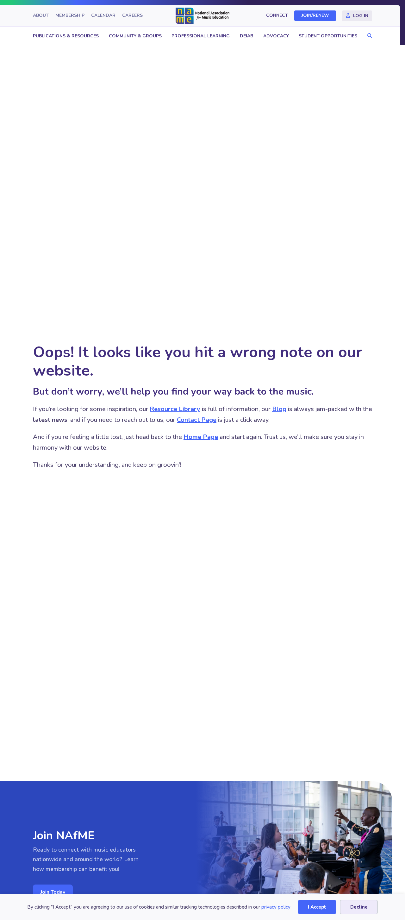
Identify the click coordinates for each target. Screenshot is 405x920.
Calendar (103, 15)
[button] (368, 36)
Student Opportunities (328, 36)
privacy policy (275, 907)
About (41, 15)
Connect (277, 15)
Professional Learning (200, 36)
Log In (360, 16)
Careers (132, 15)
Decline (359, 907)
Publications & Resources (66, 36)
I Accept (317, 907)
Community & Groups (135, 36)
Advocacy (276, 36)
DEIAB (246, 36)
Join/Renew (315, 15)
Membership (69, 15)
